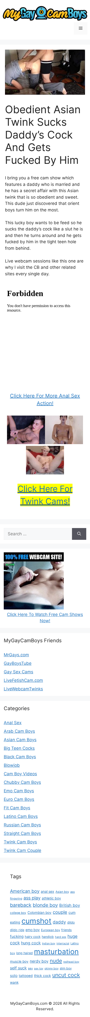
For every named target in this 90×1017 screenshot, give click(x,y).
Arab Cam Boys (19, 731)
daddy (59, 922)
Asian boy (62, 892)
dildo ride (17, 930)
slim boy (66, 968)
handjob (48, 937)
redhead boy (71, 961)
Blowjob (12, 765)
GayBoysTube (18, 663)
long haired (24, 953)
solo (14, 975)
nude (56, 961)
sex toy (38, 968)
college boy (18, 913)
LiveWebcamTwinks (23, 688)
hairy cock (32, 937)
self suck (18, 967)
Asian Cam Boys (20, 739)
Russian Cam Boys (22, 824)
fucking (17, 936)
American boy (25, 891)
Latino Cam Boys (21, 816)
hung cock (31, 942)
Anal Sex (13, 722)
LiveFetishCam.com (23, 680)
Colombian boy (40, 913)
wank (14, 982)
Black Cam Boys (20, 756)
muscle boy (19, 961)
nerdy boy (39, 961)
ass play (32, 898)
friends (66, 930)
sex (30, 968)
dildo (71, 922)
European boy (50, 930)
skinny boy (51, 968)
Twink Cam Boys (20, 841)
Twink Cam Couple (22, 850)
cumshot (37, 921)
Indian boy (48, 943)
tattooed (26, 976)
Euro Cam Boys (19, 799)
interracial (62, 943)
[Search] (79, 534)
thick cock (42, 975)
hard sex (60, 937)
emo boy (33, 930)
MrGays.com (16, 654)
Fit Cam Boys (17, 807)
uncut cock (66, 975)
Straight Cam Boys (22, 833)
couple (60, 912)
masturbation (56, 951)
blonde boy (45, 905)
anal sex (47, 891)
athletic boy (51, 898)
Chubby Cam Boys (22, 782)
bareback (21, 905)
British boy (69, 905)
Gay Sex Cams (18, 671)
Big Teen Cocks (19, 748)
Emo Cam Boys (19, 790)
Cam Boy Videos (20, 773)
